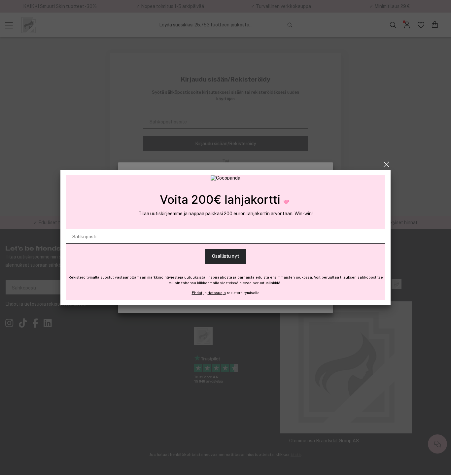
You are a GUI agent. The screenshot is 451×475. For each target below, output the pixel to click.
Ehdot (197, 293)
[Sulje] (386, 164)
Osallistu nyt (225, 256)
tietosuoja (217, 293)
